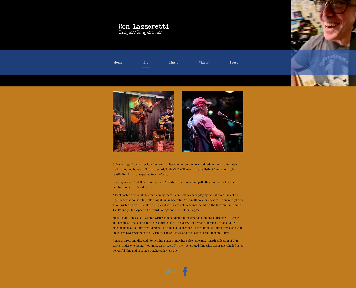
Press (234, 62)
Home (118, 62)
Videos (204, 62)
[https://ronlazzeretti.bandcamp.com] (171, 272)
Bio (145, 62)
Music (173, 62)
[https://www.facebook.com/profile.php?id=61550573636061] (185, 272)
